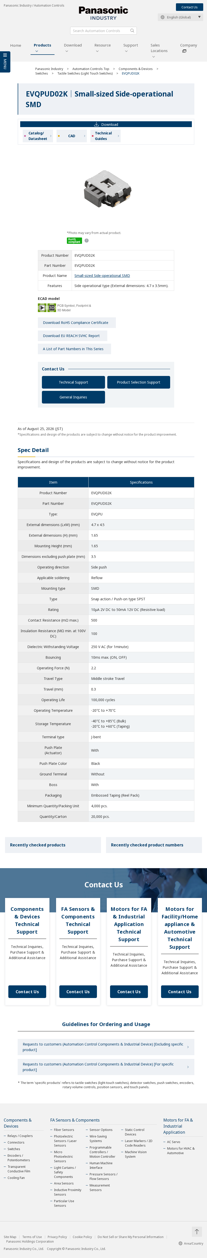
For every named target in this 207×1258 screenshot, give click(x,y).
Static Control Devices (134, 1132)
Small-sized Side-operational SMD (102, 275)
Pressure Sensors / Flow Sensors (103, 1176)
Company (188, 45)
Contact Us (190, 7)
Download (73, 45)
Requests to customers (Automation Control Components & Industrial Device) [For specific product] (98, 1067)
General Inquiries (73, 397)
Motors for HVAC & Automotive (181, 1150)
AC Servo (173, 1142)
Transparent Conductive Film (19, 1169)
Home (15, 45)
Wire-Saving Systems (98, 1138)
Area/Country (193, 1243)
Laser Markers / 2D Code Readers (138, 1143)
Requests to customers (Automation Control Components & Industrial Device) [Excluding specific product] (103, 1047)
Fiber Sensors (64, 1130)
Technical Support (73, 382)
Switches (41, 73)
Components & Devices (136, 69)
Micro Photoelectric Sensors (63, 1156)
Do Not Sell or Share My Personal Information (131, 1237)
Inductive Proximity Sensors (67, 1192)
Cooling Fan (16, 1178)
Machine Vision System (136, 1154)
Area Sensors (64, 1183)
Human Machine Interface (101, 1165)
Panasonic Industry (49, 69)
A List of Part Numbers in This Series (73, 348)
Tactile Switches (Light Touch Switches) (85, 73)
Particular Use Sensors (64, 1203)
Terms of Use (32, 1237)
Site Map (10, 1237)
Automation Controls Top (90, 69)
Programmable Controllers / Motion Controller (102, 1152)
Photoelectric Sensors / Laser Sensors (65, 1141)
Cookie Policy (82, 1237)
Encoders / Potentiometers (19, 1157)
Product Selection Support (138, 382)
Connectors (16, 1142)
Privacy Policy (57, 1237)
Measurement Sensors (100, 1187)
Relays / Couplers (20, 1136)
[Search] (132, 30)
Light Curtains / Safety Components (65, 1172)
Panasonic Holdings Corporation (30, 1241)
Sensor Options (101, 1130)
